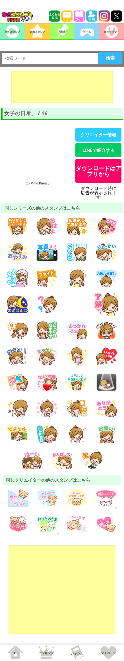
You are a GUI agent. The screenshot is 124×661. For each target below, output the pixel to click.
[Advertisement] (62, 87)
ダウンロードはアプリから (98, 170)
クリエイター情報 (98, 134)
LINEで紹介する (98, 150)
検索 (110, 57)
